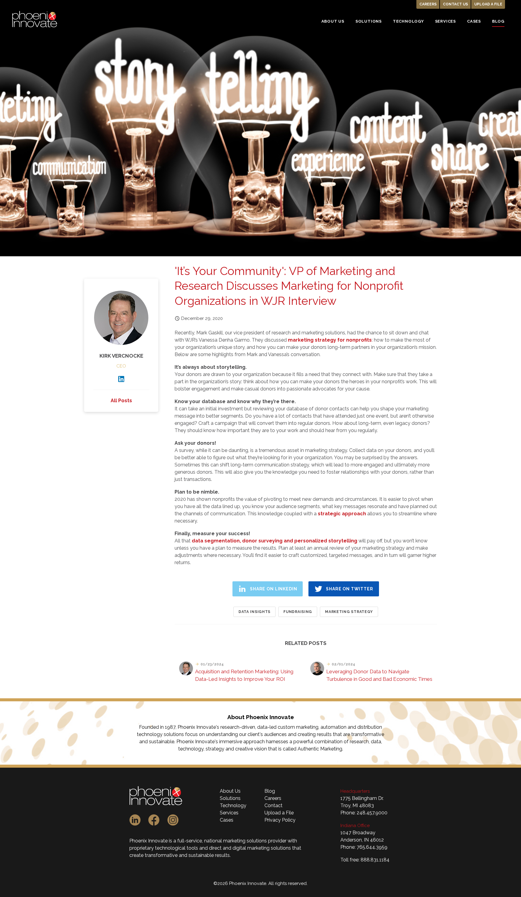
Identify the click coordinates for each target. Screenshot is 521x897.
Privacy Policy (279, 820)
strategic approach (342, 513)
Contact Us (455, 4)
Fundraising (297, 612)
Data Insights (254, 612)
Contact (273, 805)
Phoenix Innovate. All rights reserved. (268, 883)
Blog (269, 791)
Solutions (230, 798)
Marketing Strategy (349, 612)
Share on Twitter (349, 588)
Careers (428, 4)
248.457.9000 (372, 813)
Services (229, 813)
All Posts (121, 400)
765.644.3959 (372, 847)
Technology (233, 805)
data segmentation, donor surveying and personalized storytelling (274, 541)
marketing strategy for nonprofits (330, 340)
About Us (230, 791)
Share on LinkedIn (273, 588)
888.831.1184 (375, 860)
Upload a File (488, 4)
